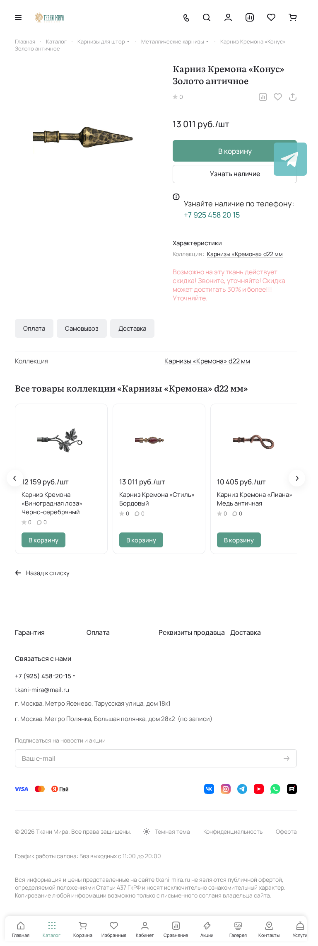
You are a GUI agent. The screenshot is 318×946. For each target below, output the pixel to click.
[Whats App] (275, 789)
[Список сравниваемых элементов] (250, 17)
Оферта (286, 831)
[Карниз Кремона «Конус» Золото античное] (89, 137)
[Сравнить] (263, 97)
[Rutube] (292, 789)
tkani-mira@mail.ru (42, 689)
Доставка (132, 328)
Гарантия (30, 632)
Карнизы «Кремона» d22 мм (245, 254)
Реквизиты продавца (192, 632)
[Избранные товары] (271, 17)
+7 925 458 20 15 (212, 215)
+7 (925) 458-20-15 (43, 676)
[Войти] (228, 17)
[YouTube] (259, 789)
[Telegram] (242, 789)
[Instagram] (226, 789)
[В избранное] (278, 97)
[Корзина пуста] (293, 17)
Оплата (34, 328)
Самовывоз (82, 328)
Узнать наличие (235, 173)
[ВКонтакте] (209, 789)
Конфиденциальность (233, 831)
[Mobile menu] (18, 17)
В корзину (235, 151)
